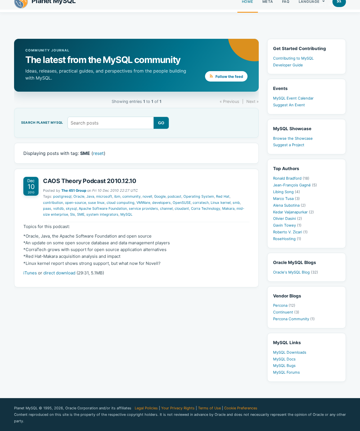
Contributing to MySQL (293, 58)
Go (161, 123)
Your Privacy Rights (178, 408)
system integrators (102, 214)
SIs (72, 214)
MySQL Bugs (284, 365)
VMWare (143, 202)
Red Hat (223, 196)
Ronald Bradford (291, 178)
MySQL (126, 214)
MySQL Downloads (289, 352)
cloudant (182, 208)
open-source (75, 202)
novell (147, 196)
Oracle (78, 196)
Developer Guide (288, 65)
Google (160, 196)
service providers (143, 208)
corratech (201, 202)
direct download (59, 273)
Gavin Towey (287, 225)
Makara (228, 208)
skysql (71, 208)
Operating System (198, 196)
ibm (117, 196)
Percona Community (294, 319)
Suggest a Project (288, 145)
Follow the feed (229, 76)
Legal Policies (146, 408)
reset (98, 153)
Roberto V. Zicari (290, 232)
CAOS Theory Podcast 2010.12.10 (89, 180)
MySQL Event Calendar (293, 98)
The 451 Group (73, 190)
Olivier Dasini (287, 218)
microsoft (104, 196)
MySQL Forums (286, 372)
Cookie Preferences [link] (240, 408)
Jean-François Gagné (295, 185)
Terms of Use (209, 408)
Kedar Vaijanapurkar (293, 212)
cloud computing (120, 202)
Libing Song (286, 191)
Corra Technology (205, 208)
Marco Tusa (286, 198)
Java (90, 196)
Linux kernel (221, 202)
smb (236, 202)
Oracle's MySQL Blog (295, 272)
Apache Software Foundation (103, 208)
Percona (284, 305)
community (131, 196)
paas (47, 208)
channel (166, 208)
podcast (174, 196)
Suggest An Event (289, 105)
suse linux (96, 202)
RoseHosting (287, 238)
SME (80, 214)
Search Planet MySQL (42, 123)
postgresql (62, 196)
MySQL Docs (284, 359)
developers (161, 202)
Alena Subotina (289, 205)
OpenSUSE (182, 202)
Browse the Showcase (293, 138)
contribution (53, 202)
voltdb (58, 208)
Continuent (286, 312)
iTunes (30, 273)
